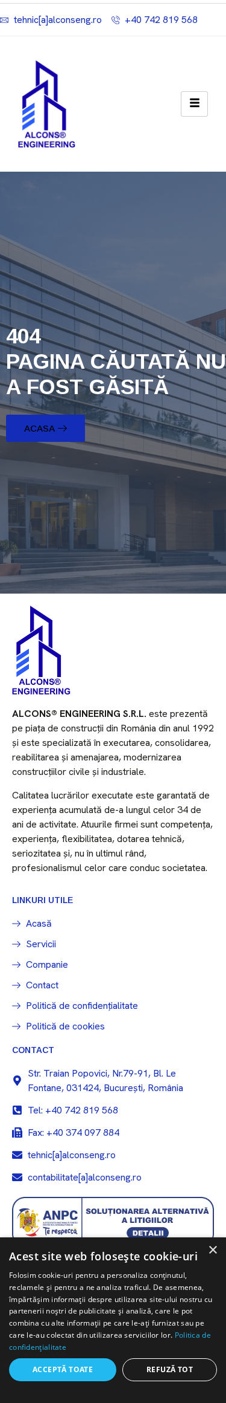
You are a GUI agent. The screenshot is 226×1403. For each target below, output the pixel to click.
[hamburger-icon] (194, 104)
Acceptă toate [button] (63, 1369)
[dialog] (113, 1320)
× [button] (212, 1250)
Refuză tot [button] (169, 1369)
